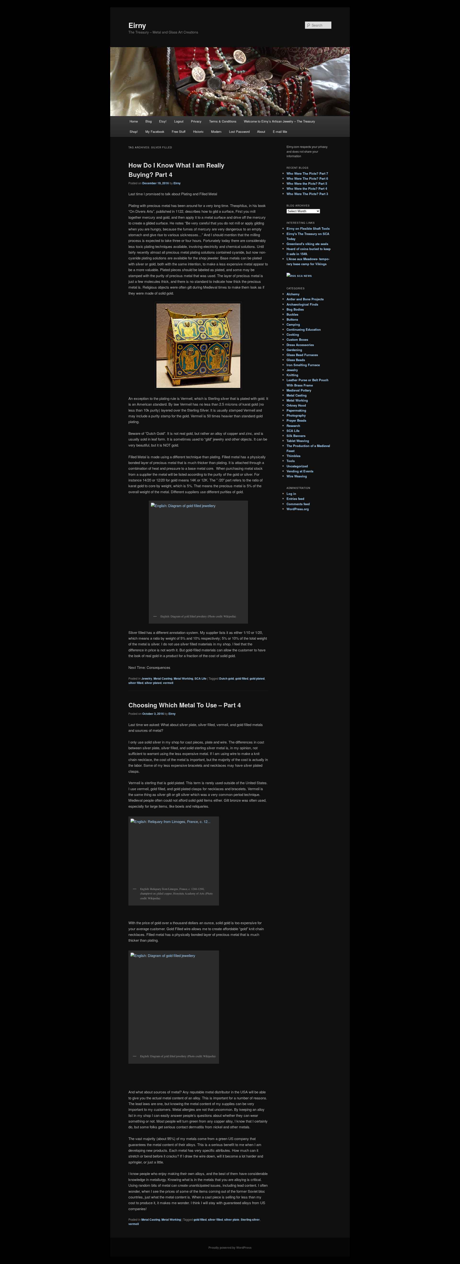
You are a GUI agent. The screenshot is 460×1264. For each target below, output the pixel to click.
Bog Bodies (295, 309)
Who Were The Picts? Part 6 (307, 178)
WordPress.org (298, 509)
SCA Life (201, 678)
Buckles (292, 314)
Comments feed (298, 504)
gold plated (257, 678)
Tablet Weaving (298, 440)
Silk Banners (296, 435)
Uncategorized (297, 466)
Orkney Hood (296, 405)
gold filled (241, 678)
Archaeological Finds (302, 304)
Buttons (292, 319)
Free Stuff (178, 131)
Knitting (292, 375)
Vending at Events (300, 471)
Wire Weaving (297, 476)
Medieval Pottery (299, 390)
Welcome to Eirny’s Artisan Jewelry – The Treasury (279, 121)
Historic (198, 131)
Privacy (196, 121)
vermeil (168, 683)
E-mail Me (280, 131)
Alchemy (293, 294)
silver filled (135, 683)
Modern (216, 131)
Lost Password (239, 131)
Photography (296, 415)
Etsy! (163, 121)
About (261, 131)
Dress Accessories (300, 344)
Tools (291, 461)
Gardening (294, 349)
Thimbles (293, 455)
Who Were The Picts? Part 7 (307, 173)
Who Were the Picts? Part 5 (307, 183)
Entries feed (295, 498)
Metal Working (183, 678)
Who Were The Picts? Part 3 (307, 193)
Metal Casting (163, 678)
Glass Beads (296, 360)
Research (293, 425)
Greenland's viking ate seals (307, 243)
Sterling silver (250, 1219)
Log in (291, 493)
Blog (148, 121)
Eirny (137, 25)
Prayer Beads (296, 420)
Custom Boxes (297, 339)
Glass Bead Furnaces (302, 354)
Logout (179, 121)
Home (134, 121)
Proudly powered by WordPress (230, 1247)
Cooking (293, 334)
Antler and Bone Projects (305, 299)
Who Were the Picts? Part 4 (307, 188)
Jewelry (146, 678)
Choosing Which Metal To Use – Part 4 (184, 704)
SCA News (304, 276)
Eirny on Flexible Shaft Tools (308, 228)
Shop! (134, 131)
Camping (293, 324)
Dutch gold (226, 678)
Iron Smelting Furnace (303, 365)
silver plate (231, 1219)
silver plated (153, 683)
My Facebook (154, 131)
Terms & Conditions (222, 121)
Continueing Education (304, 329)
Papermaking (296, 410)
